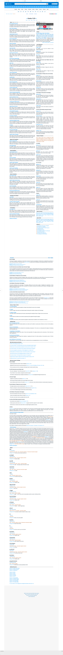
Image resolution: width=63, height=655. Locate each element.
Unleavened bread (40, 228)
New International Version (14, 23)
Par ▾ (16, 22)
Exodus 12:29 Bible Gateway (14, 569)
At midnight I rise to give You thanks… (16, 263)
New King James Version (14, 52)
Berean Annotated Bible (13, 81)
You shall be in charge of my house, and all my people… (18, 281)
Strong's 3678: (12, 523)
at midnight (41, 34)
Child (44, 212)
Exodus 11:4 (38, 150)
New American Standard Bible (14, 58)
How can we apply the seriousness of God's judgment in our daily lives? (21, 350)
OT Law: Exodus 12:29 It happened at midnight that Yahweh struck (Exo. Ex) (22, 583)
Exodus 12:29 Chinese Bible (14, 579)
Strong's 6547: (12, 505)
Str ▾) (17, 22)
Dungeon (48, 212)
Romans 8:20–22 (23, 402)
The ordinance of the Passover (42, 233)
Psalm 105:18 (38, 105)
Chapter (52, 257)
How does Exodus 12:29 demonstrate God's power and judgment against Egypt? (23, 345)
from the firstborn (50, 35)
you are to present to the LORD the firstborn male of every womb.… (19, 301)
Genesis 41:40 (38, 87)
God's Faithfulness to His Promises (15, 339)
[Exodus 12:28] (1, 292)
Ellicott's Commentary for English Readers (16, 412)
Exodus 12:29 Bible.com (13, 570)
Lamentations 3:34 (33, 393)
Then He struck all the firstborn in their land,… (17, 272)
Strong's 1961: (12, 452)
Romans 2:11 (28, 395)
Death (46, 212)
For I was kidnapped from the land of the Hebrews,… (17, 288)
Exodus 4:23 (38, 182)
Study (32, 20)
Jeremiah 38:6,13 (39, 204)
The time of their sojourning (41, 232)
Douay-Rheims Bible (13, 175)
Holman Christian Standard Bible (15, 92)
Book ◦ (49, 257)
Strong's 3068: (12, 464)
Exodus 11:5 (38, 75)
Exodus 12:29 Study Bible (14, 577)
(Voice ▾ (41, 22)
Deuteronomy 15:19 (39, 124)
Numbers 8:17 (38, 170)
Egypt (51, 212)
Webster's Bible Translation (14, 134)
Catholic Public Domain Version (15, 180)
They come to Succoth (40, 231)
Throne (42, 215)
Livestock (44, 213)
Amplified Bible (12, 77)
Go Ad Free (2, 651)
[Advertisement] (31, 250)
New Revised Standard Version (15, 190)
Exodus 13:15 (38, 154)
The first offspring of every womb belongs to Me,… (18, 302)
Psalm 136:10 (38, 69)
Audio (27, 20)
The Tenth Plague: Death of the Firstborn (42, 33)
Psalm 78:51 (38, 66)
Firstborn (37, 213)
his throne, (45, 36)
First (52, 212)
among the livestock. (43, 38)
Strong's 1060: (12, 482)
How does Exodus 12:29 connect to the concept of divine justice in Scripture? (22, 348)
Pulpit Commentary (13, 427)
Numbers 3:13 (38, 164)
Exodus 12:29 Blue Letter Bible (15, 568)
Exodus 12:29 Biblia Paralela (14, 578)
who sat (41, 36)
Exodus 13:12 (38, 111)
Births (37, 212)
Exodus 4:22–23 (27, 386)
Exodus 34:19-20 (39, 115)
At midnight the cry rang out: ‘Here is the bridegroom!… (18, 264)
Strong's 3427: (12, 511)
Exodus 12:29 (29, 363)
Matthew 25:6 (38, 51)
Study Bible (12, 257)
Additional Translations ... (14, 218)
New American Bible (13, 185)
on (43, 36)
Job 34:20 (32, 365)
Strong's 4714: (12, 494)
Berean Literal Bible (13, 43)
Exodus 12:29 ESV (12, 574)
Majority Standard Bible (13, 140)
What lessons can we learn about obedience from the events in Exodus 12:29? (23, 346)
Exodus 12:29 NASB (13, 575)
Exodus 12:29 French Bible (14, 580)
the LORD (44, 34)
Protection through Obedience (14, 335)
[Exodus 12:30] (62, 292)
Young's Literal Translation (14, 162)
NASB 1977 (11, 67)
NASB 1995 (11, 63)
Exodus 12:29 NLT (12, 573)
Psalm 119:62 (38, 47)
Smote (37, 215)
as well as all (49, 37)
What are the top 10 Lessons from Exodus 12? (18, 358)
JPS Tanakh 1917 (12, 209)
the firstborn (50, 36)
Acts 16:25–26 (41, 365)
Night (37, 214)
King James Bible (12, 48)
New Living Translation (13, 28)
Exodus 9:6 (21, 401)
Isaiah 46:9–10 (33, 387)
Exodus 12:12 (37, 425)
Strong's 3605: (12, 476)
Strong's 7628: (12, 541)
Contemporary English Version (14, 101)
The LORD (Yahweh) (13, 306)
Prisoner (48, 214)
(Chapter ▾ (13, 22)
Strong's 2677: (12, 458)
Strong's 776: (12, 488)
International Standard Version (14, 120)
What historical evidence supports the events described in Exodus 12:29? (22, 356)
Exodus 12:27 (42, 425)
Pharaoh (39, 214)
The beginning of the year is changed (43, 225)
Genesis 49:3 (31, 374)
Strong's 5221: (12, 470)
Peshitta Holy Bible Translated (14, 201)
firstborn (37, 35)
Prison (45, 214)
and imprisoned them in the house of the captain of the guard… (19, 289)
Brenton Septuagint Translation (14, 213)
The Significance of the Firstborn (15, 331)
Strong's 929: (12, 564)
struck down (49, 34)
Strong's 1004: (12, 547)
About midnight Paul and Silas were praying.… (17, 265)
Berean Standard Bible (13, 38)
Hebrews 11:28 (38, 130)
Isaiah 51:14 (38, 199)
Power (43, 214)
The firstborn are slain (40, 229)
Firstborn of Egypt (13, 312)
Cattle (42, 212)
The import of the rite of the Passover (43, 227)
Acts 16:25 (38, 54)
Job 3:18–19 (28, 393)
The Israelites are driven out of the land (43, 230)
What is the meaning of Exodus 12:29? (16, 343)
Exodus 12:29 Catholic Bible (14, 581)
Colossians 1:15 (46, 297)
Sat (50, 214)
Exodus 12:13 (27, 382)
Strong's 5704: (12, 529)
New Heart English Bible (13, 129)
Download (51, 42)
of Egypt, (46, 35)
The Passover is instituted (41, 226)
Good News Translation (13, 115)
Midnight (52, 213)
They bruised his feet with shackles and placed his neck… (18, 290)
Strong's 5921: (12, 517)
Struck (40, 215)
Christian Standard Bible (13, 87)
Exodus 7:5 (24, 378)
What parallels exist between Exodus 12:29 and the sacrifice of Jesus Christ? (22, 351)
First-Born (41, 213)
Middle (49, 213)
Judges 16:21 (12, 443)
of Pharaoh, (38, 36)
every (52, 34)
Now (37, 34)
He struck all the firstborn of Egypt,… (15, 273)
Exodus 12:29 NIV (12, 572)
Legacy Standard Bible (13, 72)
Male (47, 213)
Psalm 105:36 (38, 62)
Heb (36, 20)
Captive (39, 212)
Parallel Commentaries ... (14, 445)
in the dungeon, (43, 37)
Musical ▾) (44, 22)
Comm (34, 20)
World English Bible (13, 145)
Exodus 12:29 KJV (12, 576)
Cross (29, 20)
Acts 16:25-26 (27, 262)
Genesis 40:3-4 (38, 98)
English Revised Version (13, 106)
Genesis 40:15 (38, 94)
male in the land (41, 35)
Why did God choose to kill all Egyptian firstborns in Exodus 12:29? (21, 353)
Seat (52, 214)
